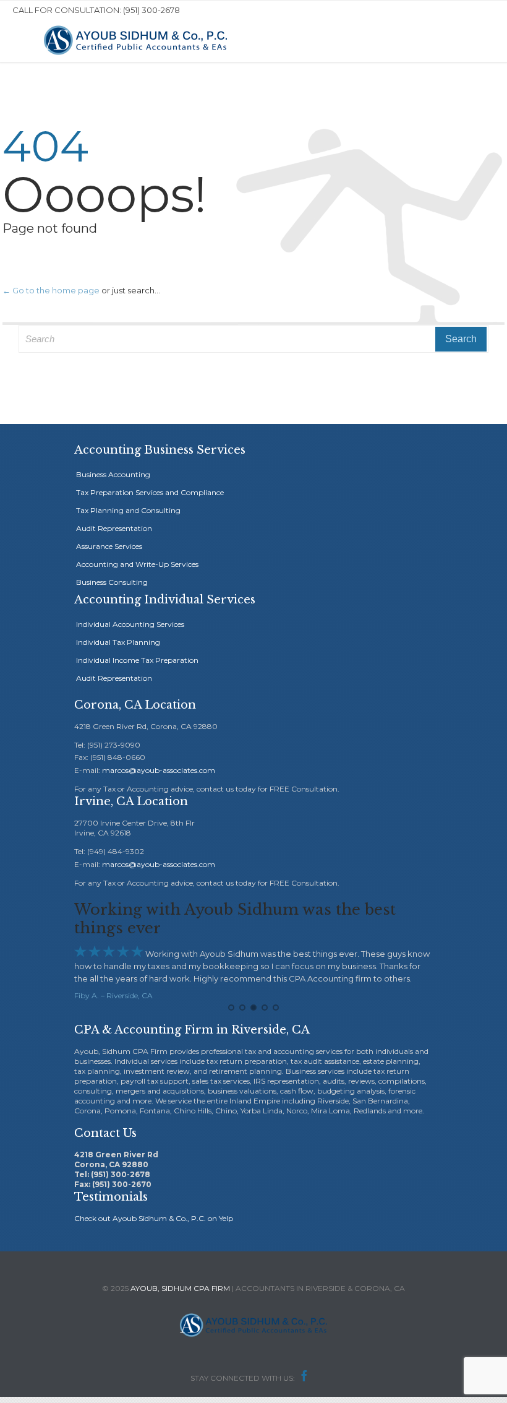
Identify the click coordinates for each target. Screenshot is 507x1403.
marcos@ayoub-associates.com (158, 770)
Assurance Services (109, 546)
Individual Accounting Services (130, 624)
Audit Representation (114, 528)
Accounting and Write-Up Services (137, 564)
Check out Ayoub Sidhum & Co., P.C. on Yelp (153, 1218)
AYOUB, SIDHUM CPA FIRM (180, 1288)
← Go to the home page (51, 290)
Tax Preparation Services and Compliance (150, 492)
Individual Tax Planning (118, 642)
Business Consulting (112, 582)
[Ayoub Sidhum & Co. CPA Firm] (136, 40)
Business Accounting (113, 474)
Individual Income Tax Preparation (137, 660)
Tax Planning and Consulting (128, 510)
